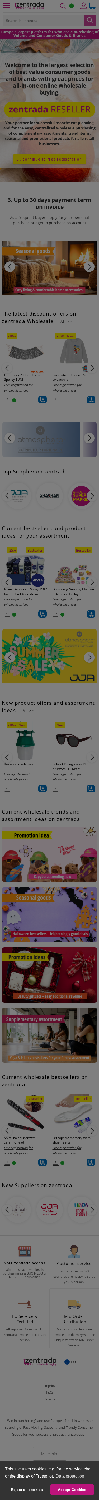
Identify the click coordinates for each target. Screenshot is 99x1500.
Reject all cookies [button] (27, 1490)
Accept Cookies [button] (72, 1490)
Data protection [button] (70, 1476)
